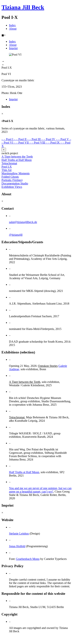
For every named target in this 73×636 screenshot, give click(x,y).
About (12, 28)
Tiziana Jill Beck (22, 7)
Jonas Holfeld (17, 546)
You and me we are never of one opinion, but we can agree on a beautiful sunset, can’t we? (40, 490)
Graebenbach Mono (27, 558)
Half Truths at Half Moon (24, 472)
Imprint (13, 48)
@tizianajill (15, 234)
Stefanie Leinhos (19, 533)
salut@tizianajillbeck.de (23, 222)
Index (12, 25)
